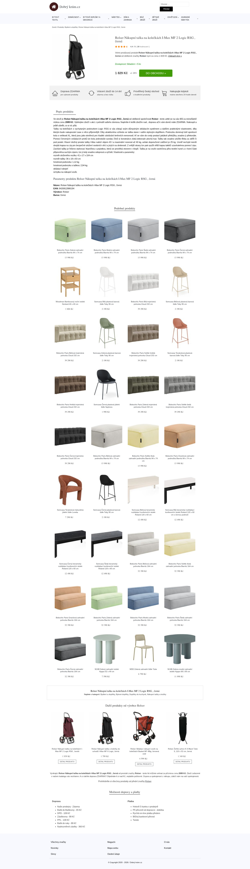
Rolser (143, 56)
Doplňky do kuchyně (137, 694)
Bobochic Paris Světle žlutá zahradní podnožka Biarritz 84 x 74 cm (143, 458)
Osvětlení (172, 17)
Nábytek (116, 17)
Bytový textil (55, 18)
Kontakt (167, 848)
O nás (167, 842)
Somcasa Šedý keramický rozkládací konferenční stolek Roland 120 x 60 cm (107, 566)
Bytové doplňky (122, 694)
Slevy (53, 854)
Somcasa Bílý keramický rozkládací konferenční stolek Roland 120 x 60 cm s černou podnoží (179, 512)
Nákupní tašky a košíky (156, 694)
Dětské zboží (155, 18)
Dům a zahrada (128, 18)
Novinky (54, 848)
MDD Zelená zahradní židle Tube (143, 669)
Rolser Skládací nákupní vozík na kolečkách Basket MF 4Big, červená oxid (144, 751)
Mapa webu (112, 848)
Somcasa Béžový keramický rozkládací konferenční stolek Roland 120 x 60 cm (143, 512)
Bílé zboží (142, 18)
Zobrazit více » (175, 56)
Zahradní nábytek (185, 18)
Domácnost (73, 17)
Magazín (111, 842)
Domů (54, 27)
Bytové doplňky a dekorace (91, 18)
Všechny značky (58, 842)
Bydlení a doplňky (71, 27)
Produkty (61, 27)
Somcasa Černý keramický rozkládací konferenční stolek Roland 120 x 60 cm (70, 566)
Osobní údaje (113, 854)
